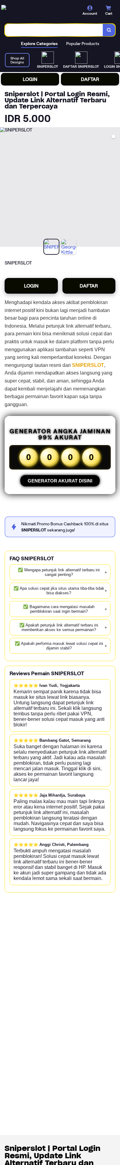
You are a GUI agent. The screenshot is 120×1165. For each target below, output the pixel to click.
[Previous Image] (5, 187)
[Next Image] (115, 187)
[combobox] (54, 30)
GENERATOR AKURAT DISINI (60, 480)
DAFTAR (90, 79)
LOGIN (30, 79)
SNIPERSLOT (88, 365)
